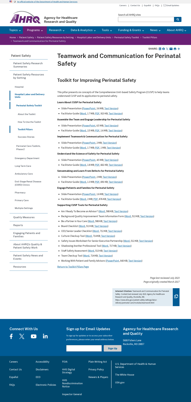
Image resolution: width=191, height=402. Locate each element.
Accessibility (42, 361)
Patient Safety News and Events (28, 257)
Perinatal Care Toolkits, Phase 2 (28, 148)
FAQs (157, 5)
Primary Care (22, 200)
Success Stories (26, 136)
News (154, 30)
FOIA (64, 361)
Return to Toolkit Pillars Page (73, 266)
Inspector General (72, 394)
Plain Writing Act (97, 361)
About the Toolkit (27, 114)
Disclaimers (42, 369)
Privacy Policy (96, 369)
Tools (105, 30)
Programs (33, 30)
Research (55, 30)
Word (83, 113)
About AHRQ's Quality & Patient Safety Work (27, 246)
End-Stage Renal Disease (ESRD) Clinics (28, 183)
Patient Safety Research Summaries (28, 65)
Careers (123, 5)
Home (13, 37)
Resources (19, 266)
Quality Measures (24, 217)
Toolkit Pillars (149, 37)
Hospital (19, 86)
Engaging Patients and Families (26, 234)
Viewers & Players (98, 377)
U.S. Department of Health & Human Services (135, 365)
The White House (124, 374)
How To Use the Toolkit (29, 122)
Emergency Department (27, 158)
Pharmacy (20, 192)
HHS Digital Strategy (68, 371)
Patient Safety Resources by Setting (55, 37)
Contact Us (135, 5)
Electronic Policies (46, 384)
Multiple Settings (24, 208)
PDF (97, 113)
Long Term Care (23, 166)
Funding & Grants (129, 30)
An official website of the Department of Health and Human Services (47, 1)
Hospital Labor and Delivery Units (94, 37)
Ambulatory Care (24, 173)
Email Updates (172, 5)
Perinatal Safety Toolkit (126, 37)
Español (147, 5)
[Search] (177, 19)
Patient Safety (26, 37)
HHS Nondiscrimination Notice (72, 383)
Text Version (111, 108)
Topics (13, 30)
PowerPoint (89, 108)
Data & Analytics (82, 30)
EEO (38, 377)
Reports (18, 225)
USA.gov (119, 382)
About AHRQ (175, 30)
